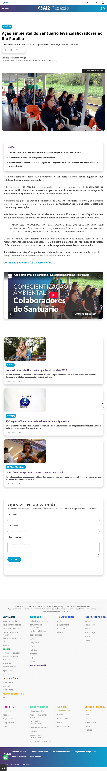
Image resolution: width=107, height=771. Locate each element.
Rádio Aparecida (95, 616)
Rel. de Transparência (61, 752)
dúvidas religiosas (38, 631)
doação (6, 648)
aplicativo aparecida (39, 621)
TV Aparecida (65, 616)
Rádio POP (9, 706)
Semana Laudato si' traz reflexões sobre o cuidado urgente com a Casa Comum (45, 152)
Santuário (9, 616)
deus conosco (63, 718)
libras (32, 646)
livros (59, 722)
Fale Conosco (35, 756)
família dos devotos (11, 653)
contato (6, 645)
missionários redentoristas (36, 722)
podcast (88, 628)
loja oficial (7, 670)
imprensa (7, 663)
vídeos (5, 697)
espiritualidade (36, 635)
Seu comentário (16, 537)
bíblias (60, 714)
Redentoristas (39, 706)
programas (89, 636)
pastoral (6, 686)
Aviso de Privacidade (39, 752)
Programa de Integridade (85, 752)
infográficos (35, 642)
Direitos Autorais (18, 756)
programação (63, 625)
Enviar (14, 559)
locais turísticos (9, 666)
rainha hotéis (8, 690)
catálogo (88, 730)
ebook (87, 726)
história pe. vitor (37, 711)
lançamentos (90, 722)
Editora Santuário (63, 708)
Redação (35, 616)
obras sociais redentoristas (36, 736)
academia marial (10, 621)
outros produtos (64, 726)
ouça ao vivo (90, 625)
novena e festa (10, 678)
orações (33, 654)
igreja (32, 638)
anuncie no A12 (38, 665)
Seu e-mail (13, 526)
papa (32, 657)
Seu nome (13, 514)
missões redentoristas (39, 727)
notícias (6, 674)
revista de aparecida (13, 693)
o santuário (8, 682)
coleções (88, 718)
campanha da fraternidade (36, 626)
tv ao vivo (61, 628)
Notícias (7, 26)
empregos (7, 711)
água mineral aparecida (13, 625)
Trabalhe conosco (18, 752)
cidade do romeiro (11, 628)
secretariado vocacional (40, 741)
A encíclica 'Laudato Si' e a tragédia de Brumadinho (32, 157)
